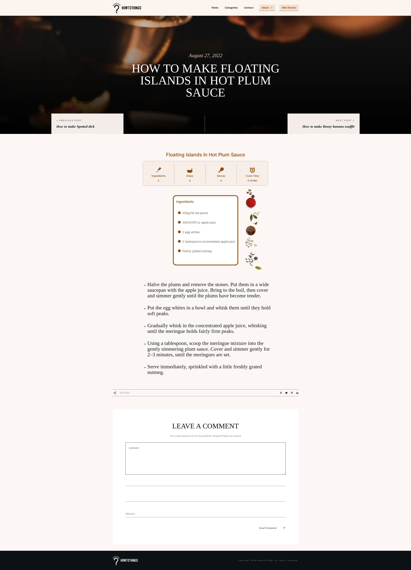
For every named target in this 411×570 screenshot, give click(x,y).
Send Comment (268, 528)
